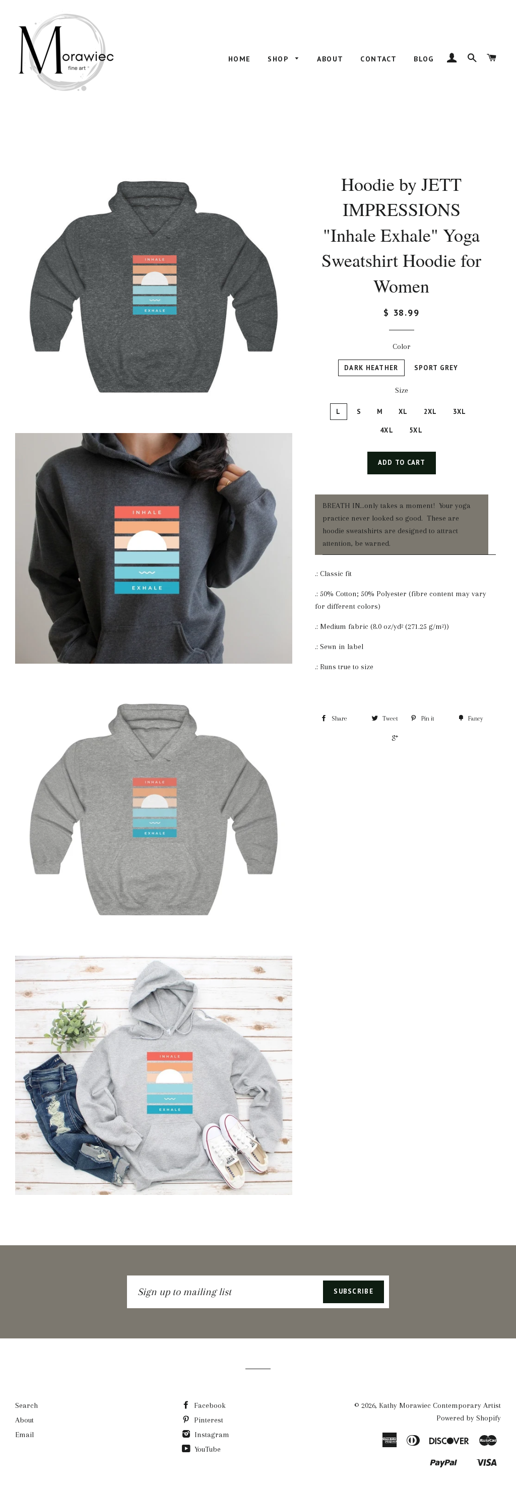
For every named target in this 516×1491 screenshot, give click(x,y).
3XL (460, 411)
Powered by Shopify (468, 1418)
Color (402, 346)
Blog (424, 58)
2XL (430, 411)
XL (403, 411)
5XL (416, 430)
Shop (279, 58)
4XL (387, 430)
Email (24, 1434)
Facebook (209, 1405)
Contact (378, 58)
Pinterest (207, 1420)
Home (239, 58)
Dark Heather (371, 368)
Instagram (210, 1434)
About (330, 58)
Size (401, 390)
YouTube (206, 1449)
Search (26, 1405)
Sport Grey (436, 368)
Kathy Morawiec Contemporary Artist (440, 1405)
